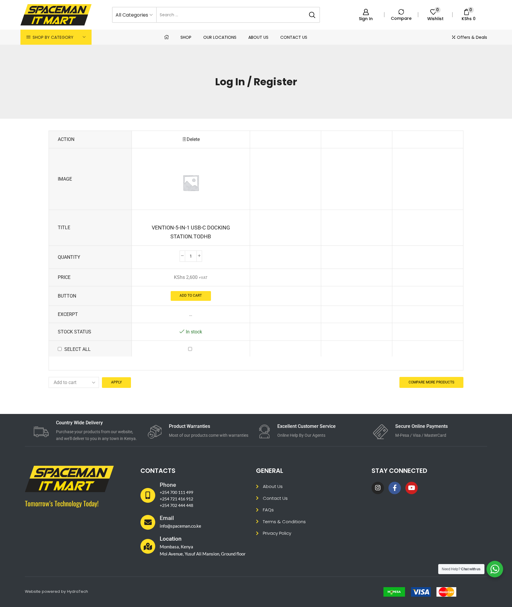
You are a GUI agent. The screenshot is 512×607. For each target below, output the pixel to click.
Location (171, 538)
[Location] (147, 546)
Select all (77, 349)
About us (258, 37)
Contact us (293, 37)
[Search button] (312, 14)
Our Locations (219, 37)
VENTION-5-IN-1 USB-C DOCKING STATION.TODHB (191, 231)
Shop (185, 37)
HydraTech (77, 591)
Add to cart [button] (191, 295)
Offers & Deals (472, 37)
